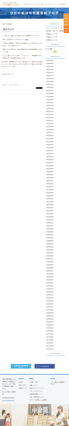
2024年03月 (50, 108)
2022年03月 (50, 174)
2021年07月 (50, 198)
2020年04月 (50, 244)
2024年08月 (50, 96)
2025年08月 (50, 81)
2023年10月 (50, 123)
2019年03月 (50, 283)
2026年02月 (50, 69)
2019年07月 (50, 271)
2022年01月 (50, 180)
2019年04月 (50, 280)
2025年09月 (50, 78)
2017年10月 (50, 334)
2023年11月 (49, 120)
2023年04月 (50, 138)
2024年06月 (50, 99)
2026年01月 (50, 72)
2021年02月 (50, 214)
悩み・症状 (37, 4)
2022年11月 (49, 153)
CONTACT (11, 398)
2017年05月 (50, 349)
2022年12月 (50, 150)
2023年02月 (50, 144)
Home (25, 4)
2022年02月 (50, 177)
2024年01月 (50, 114)
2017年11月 (49, 331)
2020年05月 (50, 241)
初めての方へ (31, 4)
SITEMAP (5, 398)
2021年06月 (50, 202)
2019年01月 (50, 289)
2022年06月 (50, 165)
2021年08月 (50, 195)
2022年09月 (50, 159)
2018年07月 (50, 307)
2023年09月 (50, 126)
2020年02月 (50, 250)
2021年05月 (50, 204)
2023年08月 (50, 129)
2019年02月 (50, 286)
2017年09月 (50, 337)
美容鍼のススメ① (51, 40)
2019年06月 (50, 274)
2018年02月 (50, 322)
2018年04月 (50, 316)
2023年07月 (50, 132)
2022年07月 (50, 162)
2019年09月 (50, 265)
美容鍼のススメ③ (51, 34)
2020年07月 (50, 235)
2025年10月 (50, 75)
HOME (21, 382)
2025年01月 (50, 90)
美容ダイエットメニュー (53, 4)
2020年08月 (50, 232)
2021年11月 (49, 186)
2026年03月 (50, 66)
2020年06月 (50, 238)
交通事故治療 (63, 4)
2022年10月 (50, 156)
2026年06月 (50, 60)
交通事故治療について (36, 394)
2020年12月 (50, 219)
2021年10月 (50, 189)
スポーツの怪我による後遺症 (38, 400)
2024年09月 (50, 93)
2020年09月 (50, 229)
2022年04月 (50, 171)
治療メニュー (44, 4)
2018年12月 (50, 292)
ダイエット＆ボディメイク (54, 28)
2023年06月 (50, 135)
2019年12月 (50, 256)
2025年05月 (50, 87)
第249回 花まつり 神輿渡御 (55, 31)
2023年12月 (50, 117)
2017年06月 (50, 346)
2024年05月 (50, 102)
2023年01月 (50, 147)
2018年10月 (50, 298)
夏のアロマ (8, 29)
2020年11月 (49, 222)
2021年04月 (50, 207)
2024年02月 (50, 111)
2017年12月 (50, 328)
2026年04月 (50, 63)
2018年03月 (50, 319)
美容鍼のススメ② (51, 37)
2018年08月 (50, 304)
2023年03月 (50, 141)
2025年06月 (50, 84)
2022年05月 (50, 168)
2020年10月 (50, 226)
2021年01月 (50, 217)
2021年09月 (50, 192)
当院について (23, 388)
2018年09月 (50, 301)
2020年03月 (50, 247)
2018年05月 (50, 313)
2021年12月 (50, 183)
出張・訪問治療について (37, 397)
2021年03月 (50, 210)
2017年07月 (50, 343)
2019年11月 (49, 259)
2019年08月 (50, 268)
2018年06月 (50, 310)
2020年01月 (50, 253)
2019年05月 (50, 277)
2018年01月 (50, 325)
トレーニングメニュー (36, 391)
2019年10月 (50, 262)
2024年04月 (50, 105)
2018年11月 (49, 295)
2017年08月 (50, 340)
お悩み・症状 (34, 382)
